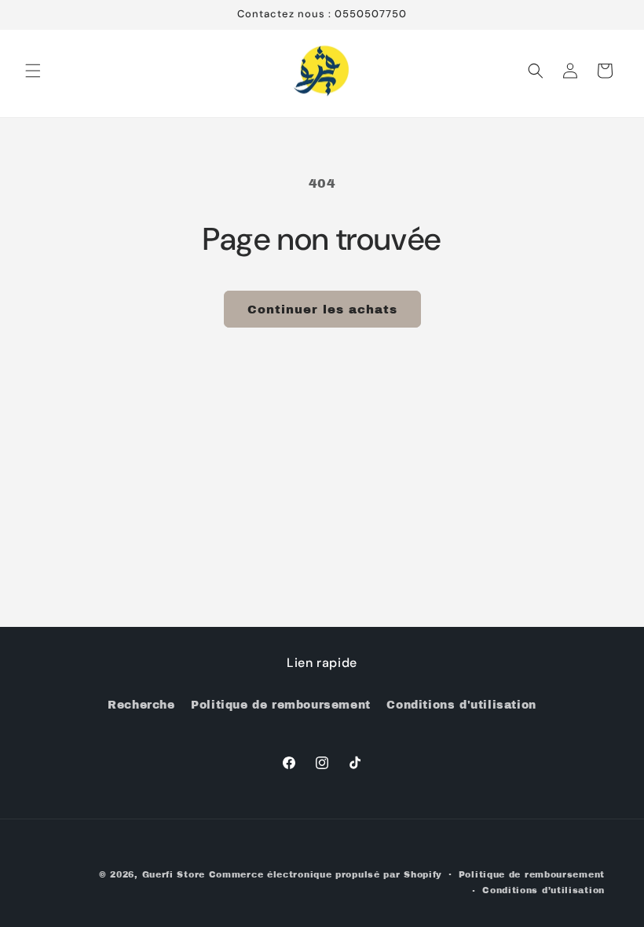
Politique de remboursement (281, 705)
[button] (33, 70)
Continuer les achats (322, 309)
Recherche (141, 705)
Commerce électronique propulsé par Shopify (325, 874)
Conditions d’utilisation (543, 890)
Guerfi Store (173, 874)
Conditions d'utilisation (461, 705)
